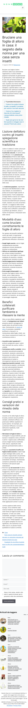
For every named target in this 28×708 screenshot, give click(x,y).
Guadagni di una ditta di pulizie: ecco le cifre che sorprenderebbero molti (13, 544)
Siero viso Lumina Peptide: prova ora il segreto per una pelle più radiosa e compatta (15, 668)
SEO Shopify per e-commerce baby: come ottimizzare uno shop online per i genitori (14, 622)
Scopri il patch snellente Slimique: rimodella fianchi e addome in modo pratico (14, 678)
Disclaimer (10, 705)
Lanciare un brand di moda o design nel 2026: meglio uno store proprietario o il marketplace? (14, 649)
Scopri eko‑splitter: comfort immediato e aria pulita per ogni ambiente (15, 659)
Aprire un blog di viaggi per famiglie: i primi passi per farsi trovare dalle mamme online (15, 639)
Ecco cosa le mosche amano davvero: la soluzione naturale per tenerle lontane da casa (12, 537)
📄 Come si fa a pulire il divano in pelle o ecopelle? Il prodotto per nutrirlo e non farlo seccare (14, 106)
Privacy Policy (17, 705)
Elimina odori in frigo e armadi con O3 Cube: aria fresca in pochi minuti (15, 687)
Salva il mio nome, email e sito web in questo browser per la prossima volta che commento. (13, 594)
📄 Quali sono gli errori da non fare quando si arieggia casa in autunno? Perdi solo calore (14, 122)
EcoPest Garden (12, 630)
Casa (6, 532)
